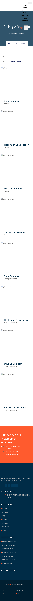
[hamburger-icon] (29, 3)
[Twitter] (9, 485)
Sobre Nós (24, 9)
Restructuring (7, 556)
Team (4, 530)
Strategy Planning (9, 560)
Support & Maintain (9, 552)
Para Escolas (25, 19)
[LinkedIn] (12, 485)
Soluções (5, 527)
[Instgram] (14, 485)
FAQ (3, 516)
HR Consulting (7, 563)
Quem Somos (6, 508)
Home (25, 5)
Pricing (4, 519)
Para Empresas (25, 14)
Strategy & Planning (9, 541)
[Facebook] (6, 485)
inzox (9, 584)
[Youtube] (17, 485)
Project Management (9, 549)
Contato (5, 512)
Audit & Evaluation (8, 545)
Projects (5, 523)
